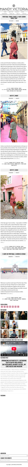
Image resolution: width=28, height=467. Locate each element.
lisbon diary (20, 247)
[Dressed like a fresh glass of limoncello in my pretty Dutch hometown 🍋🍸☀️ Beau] (5, 315)
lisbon (12, 89)
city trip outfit (7, 247)
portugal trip (13, 90)
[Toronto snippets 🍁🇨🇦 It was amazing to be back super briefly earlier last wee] (5, 324)
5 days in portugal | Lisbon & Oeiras (14, 254)
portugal (20, 89)
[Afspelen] (2, 355)
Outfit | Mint (14, 96)
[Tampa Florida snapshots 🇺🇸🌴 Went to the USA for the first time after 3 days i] (22, 334)
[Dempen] (23, 355)
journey (6, 299)
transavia (24, 299)
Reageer (17, 20)
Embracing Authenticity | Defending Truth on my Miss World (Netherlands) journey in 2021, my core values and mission (14, 364)
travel (11, 300)
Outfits (14, 162)
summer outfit (18, 163)
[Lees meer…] (17, 158)
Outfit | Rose (14, 170)
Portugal (16, 88)
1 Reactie (17, 98)
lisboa (9, 89)
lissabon (16, 89)
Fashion (10, 162)
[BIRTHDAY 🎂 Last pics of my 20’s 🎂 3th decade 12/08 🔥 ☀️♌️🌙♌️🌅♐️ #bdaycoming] (22, 324)
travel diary (18, 90)
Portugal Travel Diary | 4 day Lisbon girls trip (14, 17)
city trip (6, 89)
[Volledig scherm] (25, 355)
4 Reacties (17, 256)
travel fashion (15, 249)
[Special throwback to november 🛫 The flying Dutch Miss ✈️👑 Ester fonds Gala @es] (22, 315)
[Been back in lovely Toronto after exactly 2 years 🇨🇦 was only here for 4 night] (14, 324)
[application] (14, 348)
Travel (20, 88)
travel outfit (14, 165)
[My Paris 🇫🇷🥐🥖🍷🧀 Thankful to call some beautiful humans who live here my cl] (5, 334)
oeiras (15, 299)
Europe (12, 88)
